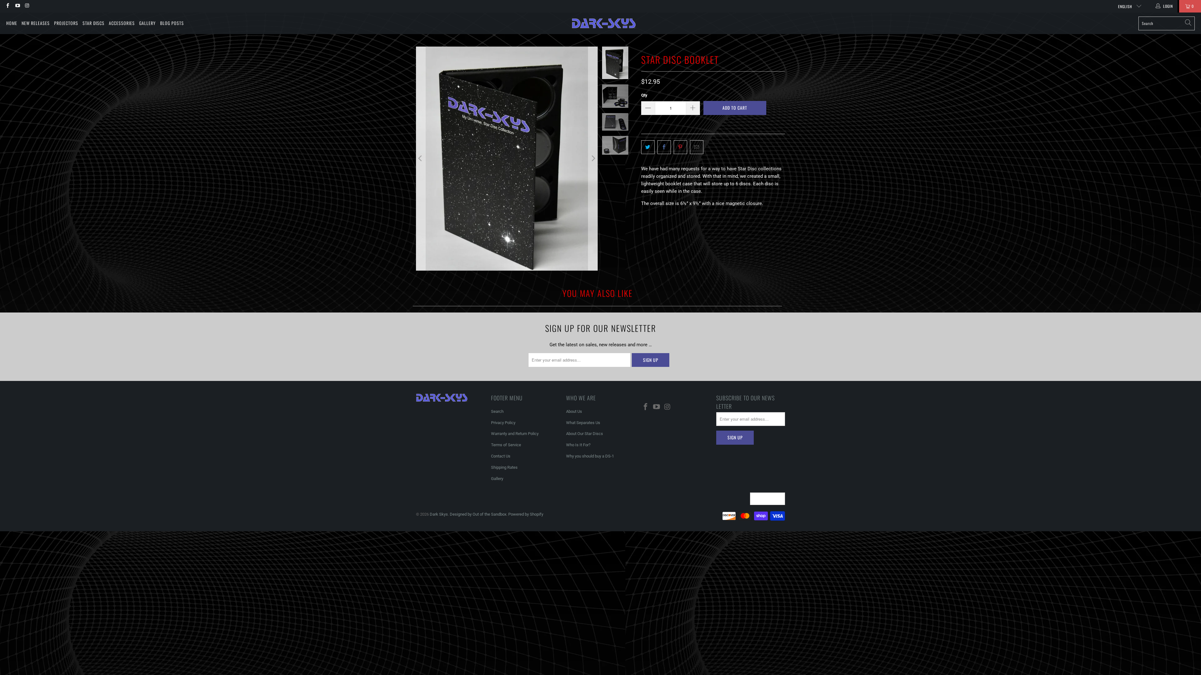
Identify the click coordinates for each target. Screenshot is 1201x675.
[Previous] (421, 159)
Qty (644, 95)
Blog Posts (172, 23)
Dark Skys (439, 514)
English (1125, 6)
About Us (574, 411)
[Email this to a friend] (696, 147)
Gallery (147, 23)
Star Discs (93, 23)
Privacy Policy (503, 422)
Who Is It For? (578, 444)
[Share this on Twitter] (648, 147)
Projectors (66, 23)
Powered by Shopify (525, 514)
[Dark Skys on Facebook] (7, 6)
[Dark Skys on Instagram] (27, 6)
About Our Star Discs (584, 433)
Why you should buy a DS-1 (590, 456)
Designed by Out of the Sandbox (478, 514)
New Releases (36, 23)
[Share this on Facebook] (664, 147)
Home (11, 23)
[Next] (593, 159)
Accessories (122, 23)
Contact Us (500, 456)
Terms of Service (506, 444)
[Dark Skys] (604, 23)
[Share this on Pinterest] (680, 147)
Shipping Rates (504, 467)
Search (497, 411)
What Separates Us (583, 422)
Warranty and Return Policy (515, 433)
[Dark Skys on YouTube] (17, 6)
